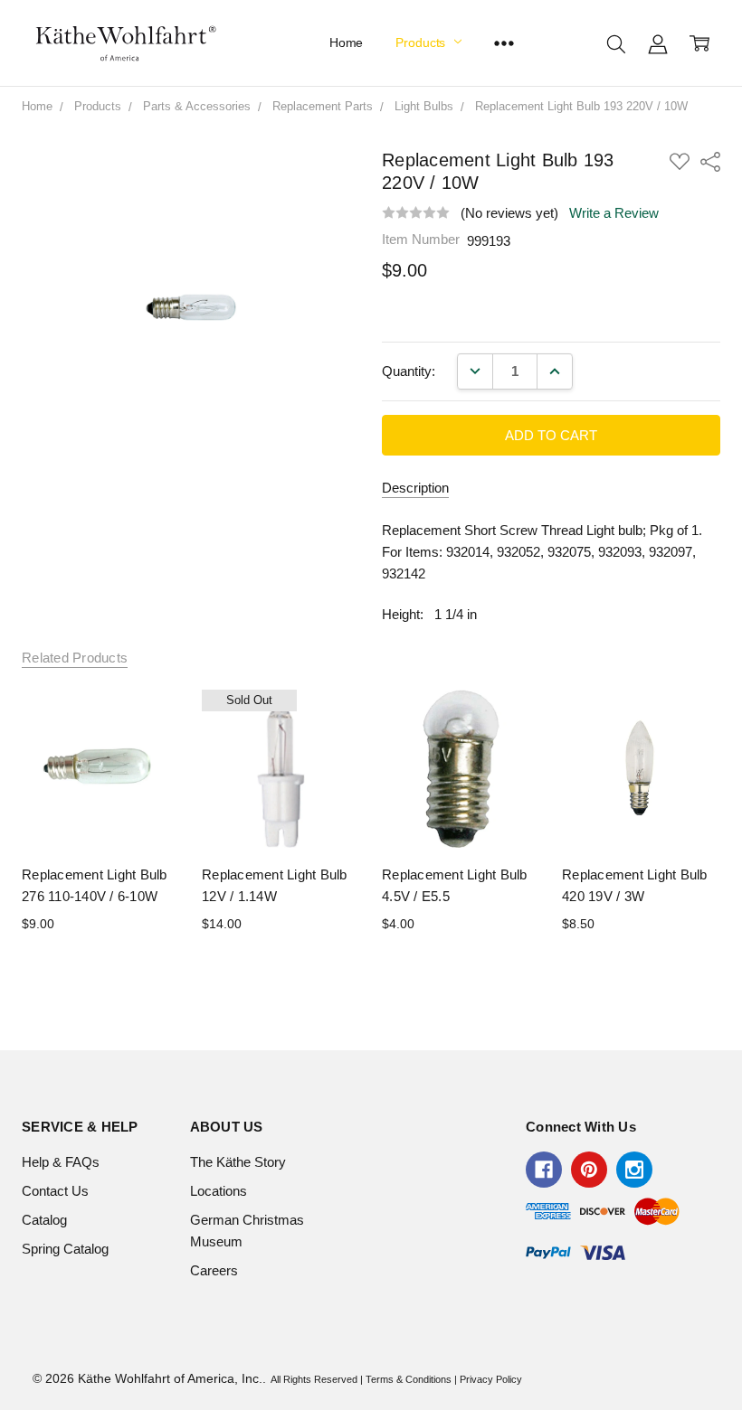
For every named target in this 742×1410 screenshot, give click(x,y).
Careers (214, 1270)
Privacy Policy (491, 1379)
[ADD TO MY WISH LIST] (146, 752)
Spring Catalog (65, 1248)
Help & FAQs (61, 1162)
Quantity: (408, 371)
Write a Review (614, 213)
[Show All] (504, 43)
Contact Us (55, 1190)
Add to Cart (101, 807)
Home (346, 42)
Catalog (44, 1219)
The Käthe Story (238, 1162)
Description (415, 487)
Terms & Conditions (409, 1379)
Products (422, 42)
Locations (218, 1190)
